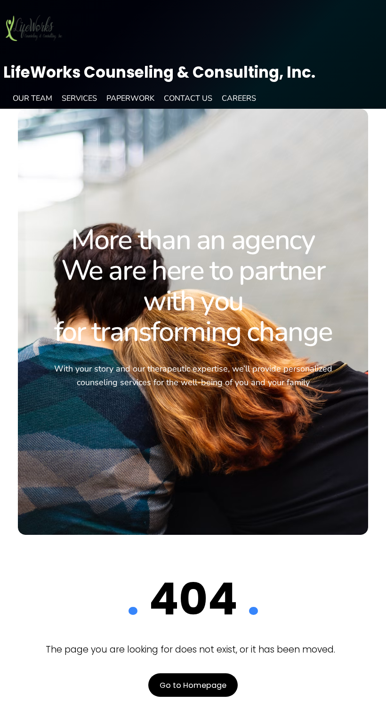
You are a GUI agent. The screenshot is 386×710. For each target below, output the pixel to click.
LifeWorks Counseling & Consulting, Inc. (159, 72)
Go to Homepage (193, 685)
